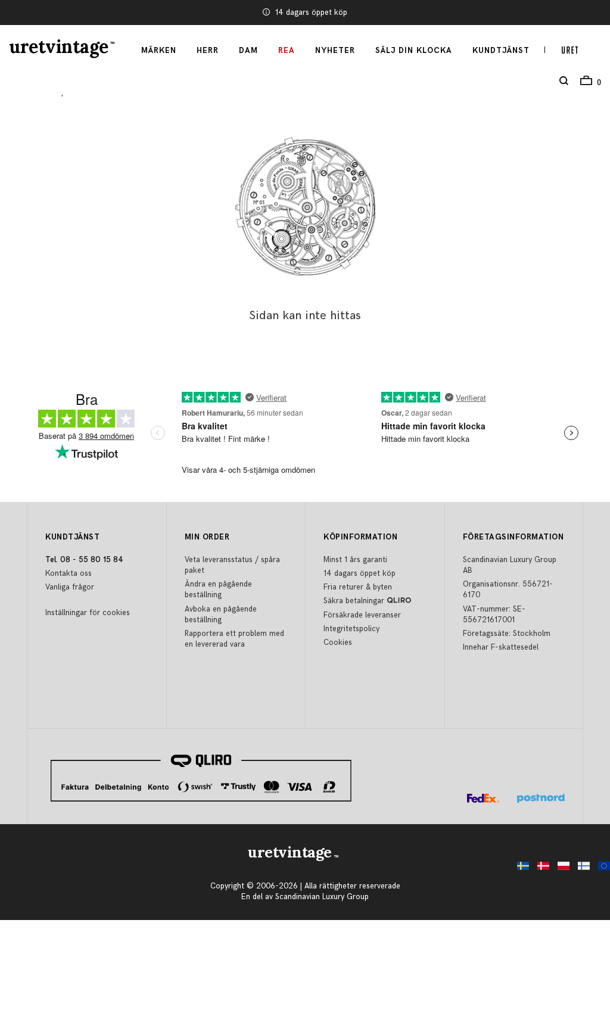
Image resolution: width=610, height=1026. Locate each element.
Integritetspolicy (351, 629)
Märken (158, 50)
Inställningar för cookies (87, 613)
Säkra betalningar (353, 601)
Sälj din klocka (413, 50)
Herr (208, 50)
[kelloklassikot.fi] (581, 869)
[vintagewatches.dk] (540, 869)
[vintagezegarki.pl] (560, 869)
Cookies (337, 642)
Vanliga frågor (69, 587)
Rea (286, 50)
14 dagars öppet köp (311, 12)
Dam (248, 50)
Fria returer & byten (357, 587)
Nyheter (335, 50)
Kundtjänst (501, 50)
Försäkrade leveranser (362, 615)
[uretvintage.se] (520, 869)
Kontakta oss (68, 573)
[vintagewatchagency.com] (601, 869)
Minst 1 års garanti (355, 560)
